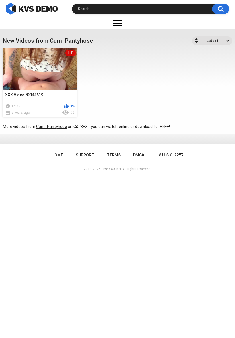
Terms (114, 155)
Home (57, 155)
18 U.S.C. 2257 (170, 155)
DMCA (138, 155)
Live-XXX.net (111, 169)
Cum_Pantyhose (51, 126)
